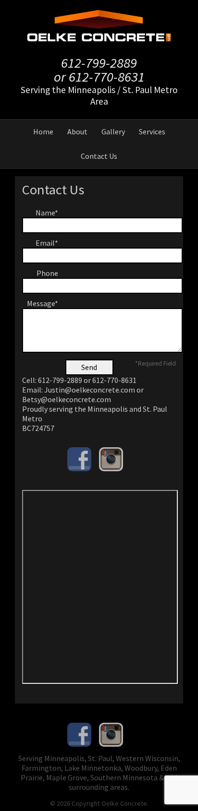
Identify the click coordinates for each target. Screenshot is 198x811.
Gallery (113, 131)
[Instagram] (111, 459)
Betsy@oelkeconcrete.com (66, 399)
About (77, 131)
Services (152, 131)
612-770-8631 (107, 76)
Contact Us (99, 156)
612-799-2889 (99, 63)
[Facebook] (79, 459)
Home (43, 131)
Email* (47, 243)
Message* (42, 303)
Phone (47, 273)
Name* (47, 212)
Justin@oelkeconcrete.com (89, 389)
